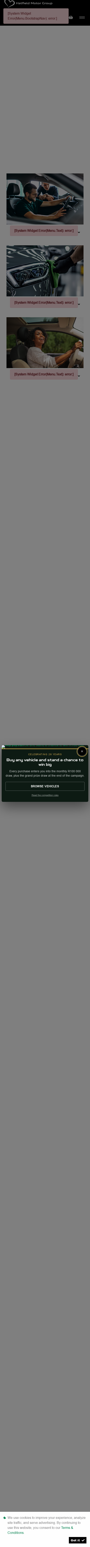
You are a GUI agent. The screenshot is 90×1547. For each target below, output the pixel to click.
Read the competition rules (45, 795)
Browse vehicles (45, 786)
